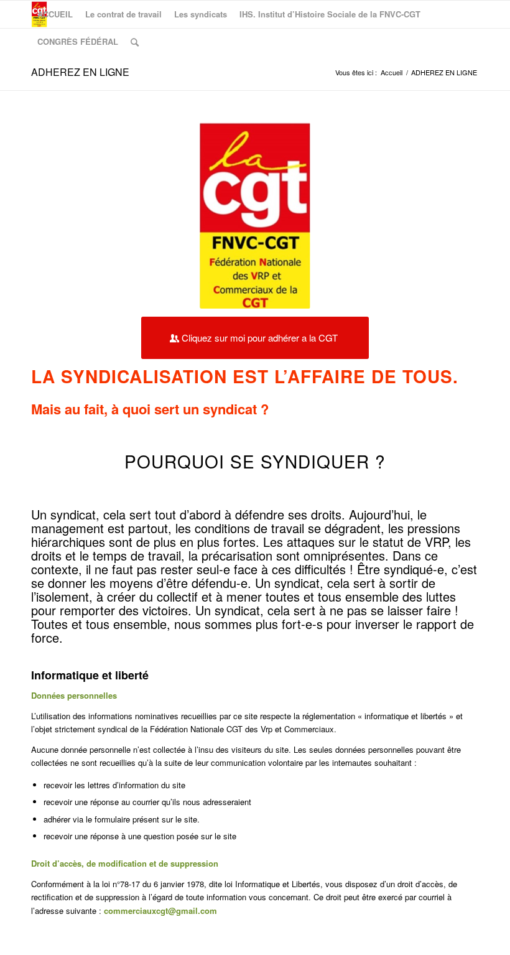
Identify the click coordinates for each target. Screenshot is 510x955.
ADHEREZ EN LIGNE (80, 72)
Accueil (391, 72)
